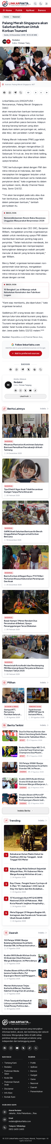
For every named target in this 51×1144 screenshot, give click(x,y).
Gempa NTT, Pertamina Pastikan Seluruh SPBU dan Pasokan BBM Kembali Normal (13, 715)
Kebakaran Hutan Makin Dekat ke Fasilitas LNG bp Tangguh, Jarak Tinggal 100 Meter (26, 857)
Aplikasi (30, 10)
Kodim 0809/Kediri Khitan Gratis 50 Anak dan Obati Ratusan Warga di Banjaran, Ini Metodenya (34, 783)
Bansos (42, 10)
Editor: (21, 43)
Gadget (33, 1075)
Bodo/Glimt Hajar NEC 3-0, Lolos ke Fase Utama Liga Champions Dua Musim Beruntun (32, 751)
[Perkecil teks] (36, 92)
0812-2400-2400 (16, 1129)
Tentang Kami (10, 1063)
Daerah (23, 772)
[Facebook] (16, 390)
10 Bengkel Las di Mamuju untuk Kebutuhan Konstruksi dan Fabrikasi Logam (22, 292)
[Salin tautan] (20, 92)
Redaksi (16, 40)
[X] (25, 390)
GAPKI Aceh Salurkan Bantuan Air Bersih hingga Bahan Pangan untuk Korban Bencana (23, 534)
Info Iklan (8, 1093)
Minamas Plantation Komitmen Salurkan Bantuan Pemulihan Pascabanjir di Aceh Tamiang (23, 447)
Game (33, 1079)
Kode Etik (8, 1078)
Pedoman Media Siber (11, 1072)
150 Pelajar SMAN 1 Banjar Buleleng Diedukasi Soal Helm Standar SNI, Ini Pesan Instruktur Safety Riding (33, 767)
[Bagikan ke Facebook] (4, 92)
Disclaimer (8, 1089)
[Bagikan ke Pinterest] (34, 369)
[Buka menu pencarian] (35, 3)
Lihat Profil (24, 396)
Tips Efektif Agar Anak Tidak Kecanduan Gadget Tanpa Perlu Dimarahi (23, 490)
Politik (19, 10)
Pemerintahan (35, 706)
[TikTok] (35, 390)
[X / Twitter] (23, 1048)
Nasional (16, 17)
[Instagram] (20, 390)
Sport (22, 740)
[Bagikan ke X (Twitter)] (28, 369)
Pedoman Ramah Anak (11, 1083)
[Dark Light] (40, 3)
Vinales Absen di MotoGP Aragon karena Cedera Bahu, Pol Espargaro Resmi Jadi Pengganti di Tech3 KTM (33, 798)
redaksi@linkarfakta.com (20, 1121)
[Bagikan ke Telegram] (15, 92)
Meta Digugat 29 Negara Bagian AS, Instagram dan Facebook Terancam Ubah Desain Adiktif (28, 915)
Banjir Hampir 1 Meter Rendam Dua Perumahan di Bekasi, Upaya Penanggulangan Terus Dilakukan (20, 623)
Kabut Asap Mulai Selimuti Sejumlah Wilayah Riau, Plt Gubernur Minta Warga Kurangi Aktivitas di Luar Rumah (28, 872)
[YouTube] (30, 390)
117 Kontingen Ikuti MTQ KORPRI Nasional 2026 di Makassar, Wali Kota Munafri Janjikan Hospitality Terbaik (27, 901)
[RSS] (35, 1048)
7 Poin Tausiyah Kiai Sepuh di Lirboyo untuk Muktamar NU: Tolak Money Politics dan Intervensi (18, 1004)
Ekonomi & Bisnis (11, 706)
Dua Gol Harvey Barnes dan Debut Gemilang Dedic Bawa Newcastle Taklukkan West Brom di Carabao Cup (33, 735)
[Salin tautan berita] (40, 369)
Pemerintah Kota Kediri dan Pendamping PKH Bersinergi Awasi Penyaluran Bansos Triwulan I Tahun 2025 (24, 668)
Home (6, 17)
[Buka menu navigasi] (46, 3)
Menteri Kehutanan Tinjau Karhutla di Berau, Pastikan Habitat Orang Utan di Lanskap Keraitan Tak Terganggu (19, 989)
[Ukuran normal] (41, 92)
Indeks (43, 408)
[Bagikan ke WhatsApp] (10, 92)
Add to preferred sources (27, 353)
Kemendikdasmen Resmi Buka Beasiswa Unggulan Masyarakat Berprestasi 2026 (24, 219)
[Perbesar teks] (46, 92)
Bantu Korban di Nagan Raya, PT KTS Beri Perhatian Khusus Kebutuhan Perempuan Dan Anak (24, 578)
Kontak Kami (9, 1097)
